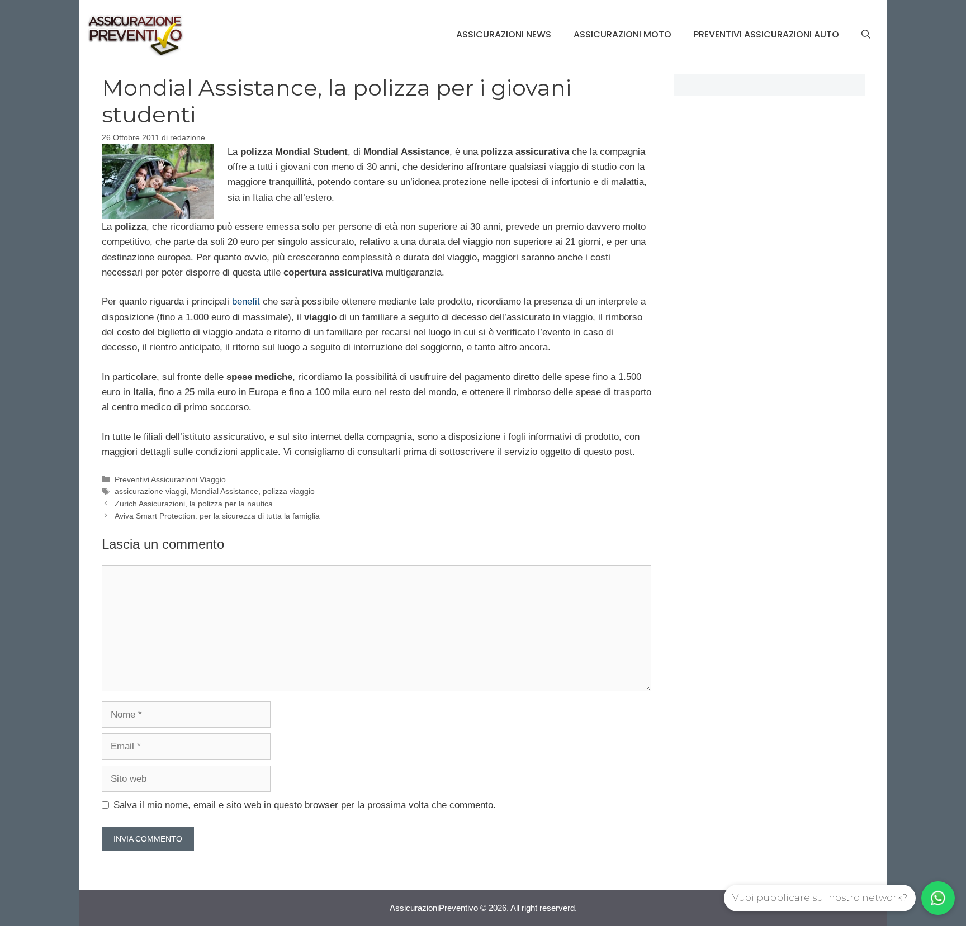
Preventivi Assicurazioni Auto (766, 34)
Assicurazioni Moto (622, 34)
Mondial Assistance (224, 491)
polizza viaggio (289, 491)
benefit (247, 301)
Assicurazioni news (503, 34)
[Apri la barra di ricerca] (866, 35)
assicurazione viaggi (150, 491)
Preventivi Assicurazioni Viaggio (170, 479)
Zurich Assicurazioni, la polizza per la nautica (194, 503)
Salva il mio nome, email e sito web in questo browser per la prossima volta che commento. (304, 805)
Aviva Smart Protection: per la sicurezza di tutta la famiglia (217, 515)
